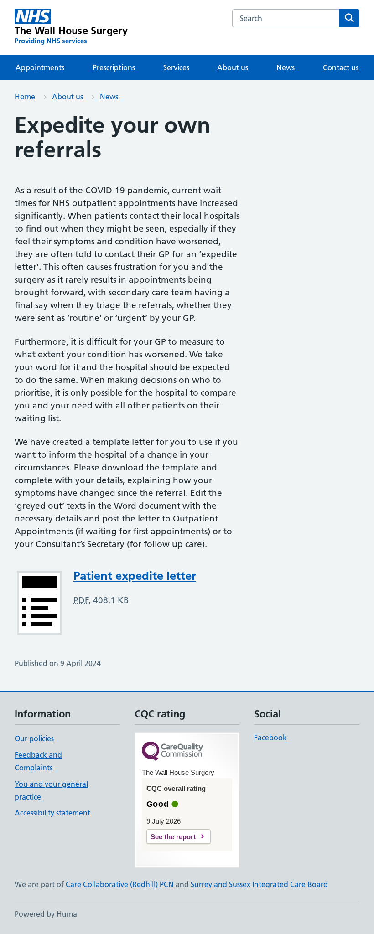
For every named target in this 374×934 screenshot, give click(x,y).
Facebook (270, 737)
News (285, 67)
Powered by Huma (46, 914)
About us (232, 67)
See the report (173, 837)
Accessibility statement (52, 812)
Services (176, 67)
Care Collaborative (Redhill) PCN (120, 884)
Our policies (34, 738)
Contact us (340, 67)
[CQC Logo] (172, 752)
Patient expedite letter (134, 575)
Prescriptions (114, 67)
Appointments (40, 67)
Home (25, 96)
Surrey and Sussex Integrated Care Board (259, 884)
